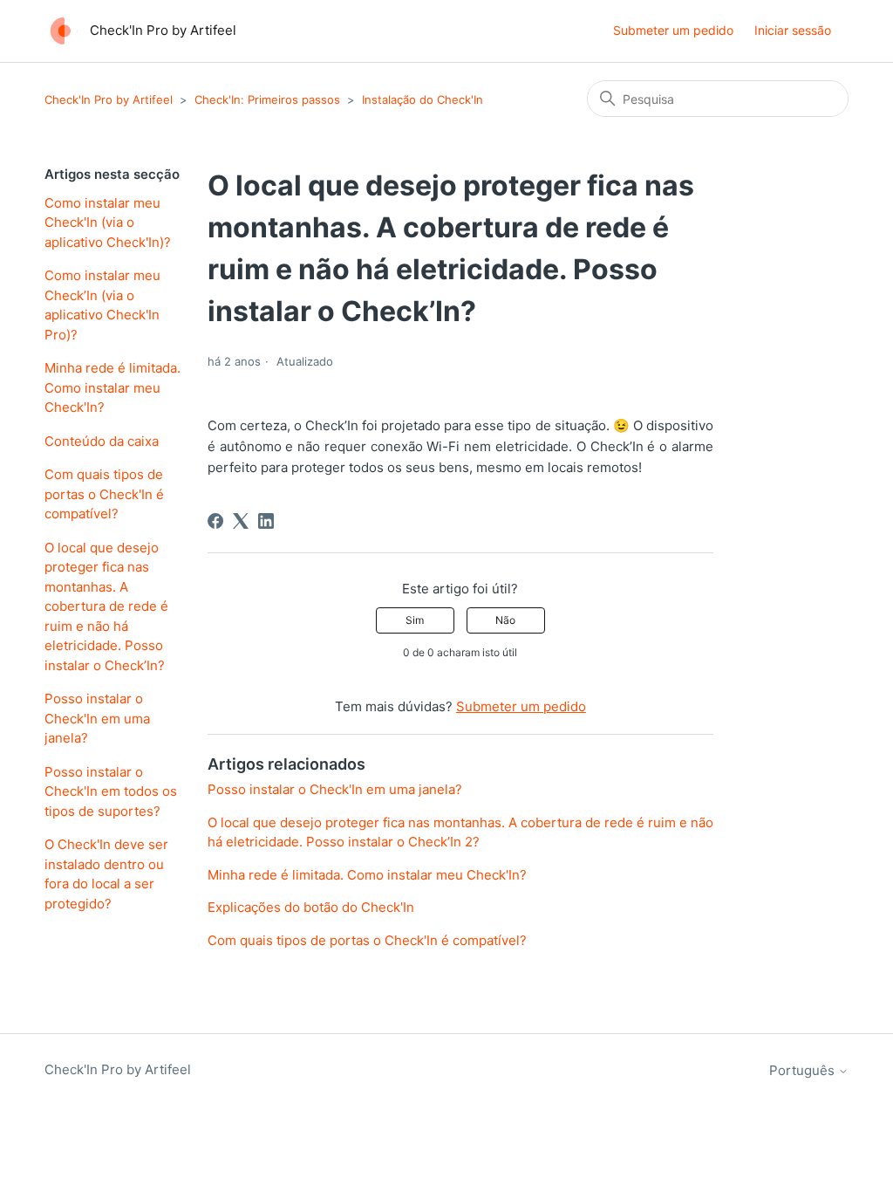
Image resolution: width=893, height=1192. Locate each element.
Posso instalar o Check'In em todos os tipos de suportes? (110, 791)
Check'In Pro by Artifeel (108, 99)
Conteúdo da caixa (101, 441)
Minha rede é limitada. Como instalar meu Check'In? (112, 387)
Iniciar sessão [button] (792, 30)
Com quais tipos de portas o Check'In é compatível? (104, 494)
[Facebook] (215, 521)
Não (505, 620)
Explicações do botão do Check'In (311, 907)
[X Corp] (241, 521)
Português (803, 1070)
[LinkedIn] (266, 521)
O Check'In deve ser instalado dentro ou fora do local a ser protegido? (106, 874)
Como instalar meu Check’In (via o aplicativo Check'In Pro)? (102, 305)
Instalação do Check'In (422, 99)
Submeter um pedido (673, 30)
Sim (415, 620)
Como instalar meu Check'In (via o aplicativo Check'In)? (107, 222)
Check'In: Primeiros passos (267, 99)
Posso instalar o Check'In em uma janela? (97, 718)
